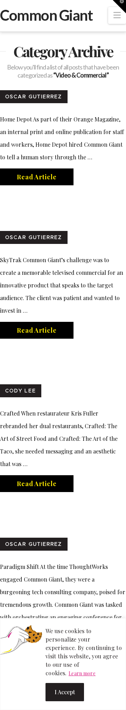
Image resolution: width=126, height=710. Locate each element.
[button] (117, 15)
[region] (63, 664)
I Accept (65, 692)
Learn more (82, 673)
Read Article (37, 177)
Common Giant (46, 15)
